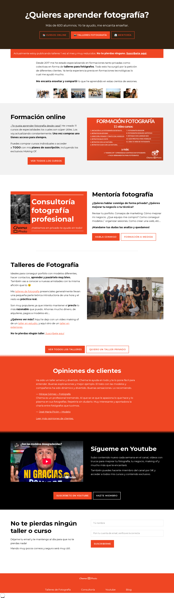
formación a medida (138, 237)
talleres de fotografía (27, 291)
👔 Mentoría (122, 35)
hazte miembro (106, 495)
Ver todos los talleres (65, 349)
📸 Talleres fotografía (90, 35)
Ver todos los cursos (46, 161)
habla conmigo (105, 237)
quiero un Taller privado (107, 349)
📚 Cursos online (54, 35)
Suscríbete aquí (136, 53)
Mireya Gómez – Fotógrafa (55, 394)
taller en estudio (27, 323)
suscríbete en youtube (72, 495)
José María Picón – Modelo (55, 411)
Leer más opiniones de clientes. (55, 418)
